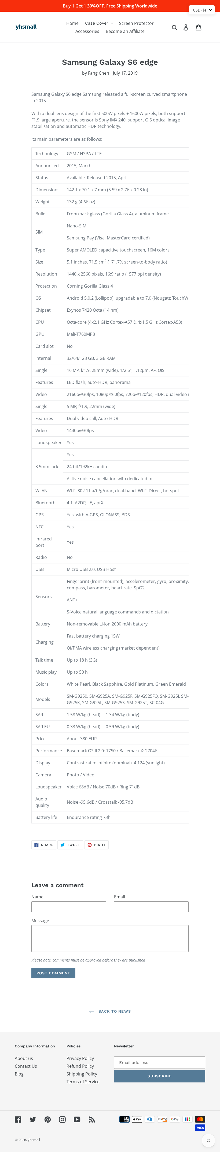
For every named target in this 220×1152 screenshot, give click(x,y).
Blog (19, 1074)
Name (37, 897)
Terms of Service (83, 1082)
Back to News (114, 1011)
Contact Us (26, 1066)
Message (40, 921)
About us (24, 1058)
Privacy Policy (80, 1058)
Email (119, 897)
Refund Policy (80, 1066)
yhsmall (34, 1139)
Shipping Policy (82, 1074)
